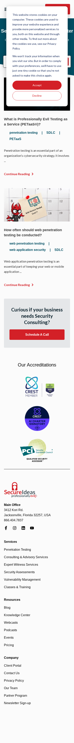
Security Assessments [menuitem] (19, 572)
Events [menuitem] (9, 637)
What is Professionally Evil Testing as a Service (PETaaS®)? (35, 121)
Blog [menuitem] (7, 607)
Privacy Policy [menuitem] (14, 680)
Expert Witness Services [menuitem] (21, 564)
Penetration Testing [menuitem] (17, 549)
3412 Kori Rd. (13, 510)
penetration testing (23, 132)
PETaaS (15, 139)
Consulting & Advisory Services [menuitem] (26, 557)
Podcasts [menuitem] (10, 630)
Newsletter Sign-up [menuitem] (17, 703)
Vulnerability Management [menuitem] (22, 579)
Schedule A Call (37, 334)
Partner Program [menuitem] (15, 695)
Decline (37, 95)
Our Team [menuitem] (11, 688)
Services (10, 541)
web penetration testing (27, 243)
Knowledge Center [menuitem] (17, 615)
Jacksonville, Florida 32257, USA (27, 515)
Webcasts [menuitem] (11, 622)
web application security (27, 249)
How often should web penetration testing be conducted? (33, 232)
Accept (37, 85)
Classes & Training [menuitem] (17, 587)
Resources (12, 599)
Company (11, 657)
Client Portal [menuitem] (12, 665)
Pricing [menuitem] (9, 645)
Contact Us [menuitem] (12, 673)
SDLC (50, 132)
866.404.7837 (13, 520)
